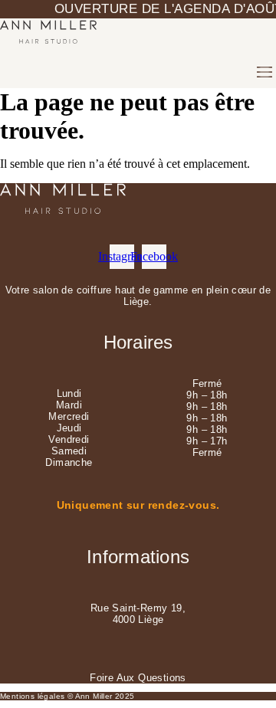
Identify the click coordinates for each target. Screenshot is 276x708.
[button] (264, 72)
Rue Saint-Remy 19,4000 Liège (138, 613)
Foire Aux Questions (138, 677)
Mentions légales (32, 696)
